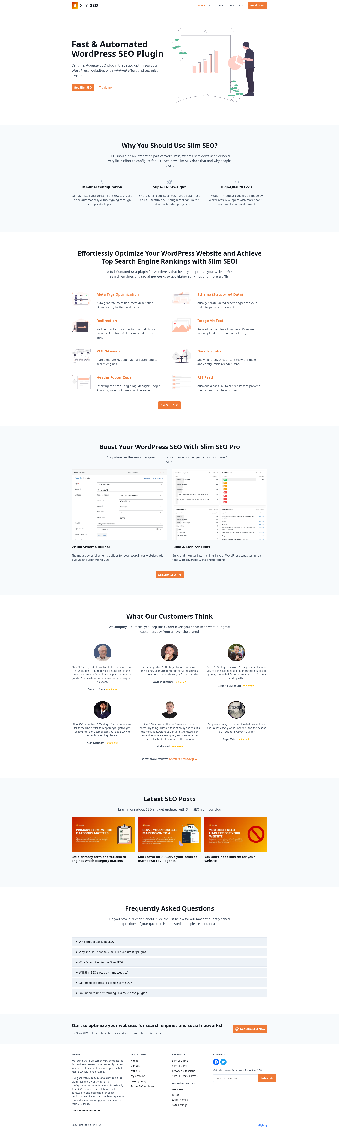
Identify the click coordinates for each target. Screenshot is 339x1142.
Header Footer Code (114, 377)
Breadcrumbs (209, 351)
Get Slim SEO (257, 5)
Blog (241, 5)
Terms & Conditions (142, 1086)
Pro (211, 5)
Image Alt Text (210, 320)
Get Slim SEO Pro (169, 575)
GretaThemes (180, 1099)
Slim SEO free (180, 1060)
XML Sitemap (108, 351)
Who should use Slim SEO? (96, 942)
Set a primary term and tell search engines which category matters (99, 859)
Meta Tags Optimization (118, 294)
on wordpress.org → (183, 759)
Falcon (176, 1094)
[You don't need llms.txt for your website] (235, 834)
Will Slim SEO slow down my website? (104, 972)
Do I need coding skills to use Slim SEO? (105, 983)
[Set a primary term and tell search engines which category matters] (103, 834)
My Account (138, 1076)
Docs (231, 5)
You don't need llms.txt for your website (229, 859)
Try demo (105, 87)
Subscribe (267, 1078)
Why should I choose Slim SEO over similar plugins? (113, 952)
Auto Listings (179, 1105)
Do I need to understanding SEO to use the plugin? (113, 993)
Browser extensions (183, 1070)
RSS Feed (205, 377)
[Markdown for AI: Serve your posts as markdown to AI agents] (169, 834)
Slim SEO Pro (179, 1065)
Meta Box (177, 1089)
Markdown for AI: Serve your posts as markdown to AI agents (167, 859)
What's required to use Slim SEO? (101, 962)
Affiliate (135, 1070)
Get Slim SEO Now (252, 1029)
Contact (135, 1065)
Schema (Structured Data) (220, 294)
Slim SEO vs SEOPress (185, 1076)
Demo (220, 5)
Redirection (107, 320)
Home (201, 5)
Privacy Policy (139, 1081)
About (134, 1060)
